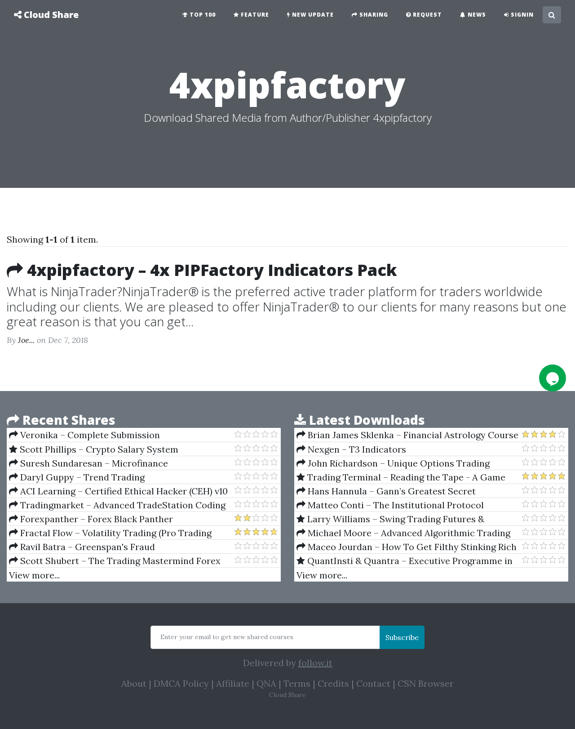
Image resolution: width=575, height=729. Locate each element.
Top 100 (202, 14)
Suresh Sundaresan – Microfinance (93, 463)
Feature (254, 14)
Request (426, 14)
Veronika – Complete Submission (89, 434)
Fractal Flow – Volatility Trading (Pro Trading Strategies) (110, 533)
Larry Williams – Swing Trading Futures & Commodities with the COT (390, 519)
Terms (296, 683)
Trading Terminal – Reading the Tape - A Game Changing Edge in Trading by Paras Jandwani (400, 477)
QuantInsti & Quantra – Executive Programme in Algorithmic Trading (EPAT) (404, 561)
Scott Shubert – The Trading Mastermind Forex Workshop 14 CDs (115, 561)
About (133, 683)
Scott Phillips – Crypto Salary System (98, 449)
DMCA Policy (181, 683)
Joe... (26, 340)
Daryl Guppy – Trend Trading (81, 477)
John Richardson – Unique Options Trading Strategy (393, 463)
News (476, 14)
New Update (312, 14)
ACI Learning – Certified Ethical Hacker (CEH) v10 (123, 491)
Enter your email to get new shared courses (226, 637)
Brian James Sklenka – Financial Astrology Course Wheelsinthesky (407, 435)
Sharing (373, 14)
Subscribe (402, 637)
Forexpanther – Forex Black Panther (95, 519)
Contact (373, 683)
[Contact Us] (552, 377)
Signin (521, 14)
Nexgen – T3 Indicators (355, 449)
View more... (34, 575)
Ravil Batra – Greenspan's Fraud (86, 546)
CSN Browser (426, 683)
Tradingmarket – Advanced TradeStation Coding (122, 505)
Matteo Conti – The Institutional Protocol (394, 505)
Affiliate (232, 683)
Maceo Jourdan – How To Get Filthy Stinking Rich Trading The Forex (406, 547)
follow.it (315, 662)
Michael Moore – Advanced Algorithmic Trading (407, 532)
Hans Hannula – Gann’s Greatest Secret (390, 491)
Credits (333, 683)
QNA (266, 683)
